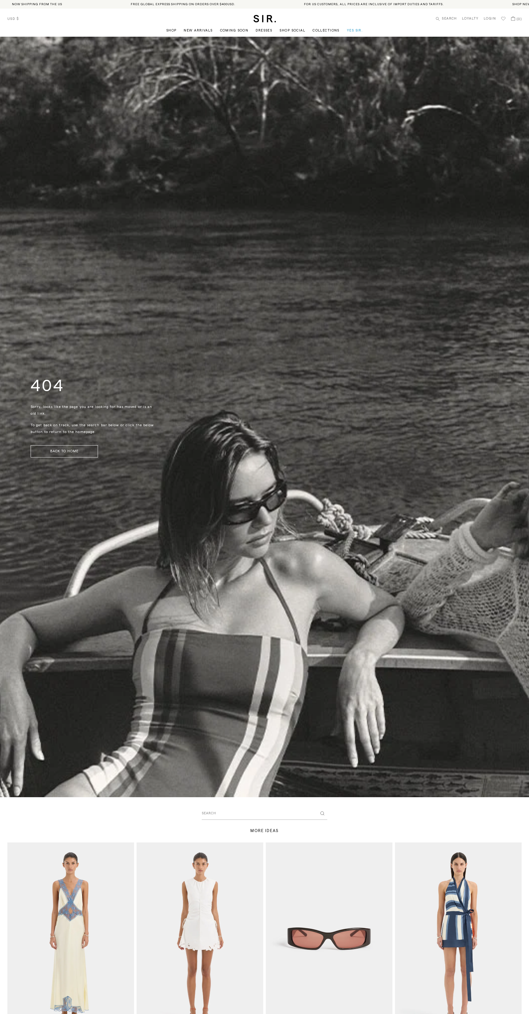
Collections (326, 30)
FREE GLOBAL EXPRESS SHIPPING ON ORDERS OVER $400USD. (183, 4)
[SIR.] (264, 18)
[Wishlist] (503, 18)
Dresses (264, 30)
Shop (171, 30)
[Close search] (322, 813)
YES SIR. (355, 30)
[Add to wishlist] (127, 850)
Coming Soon (234, 30)
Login (490, 18)
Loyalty (470, 18)
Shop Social (292, 30)
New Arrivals (198, 30)
